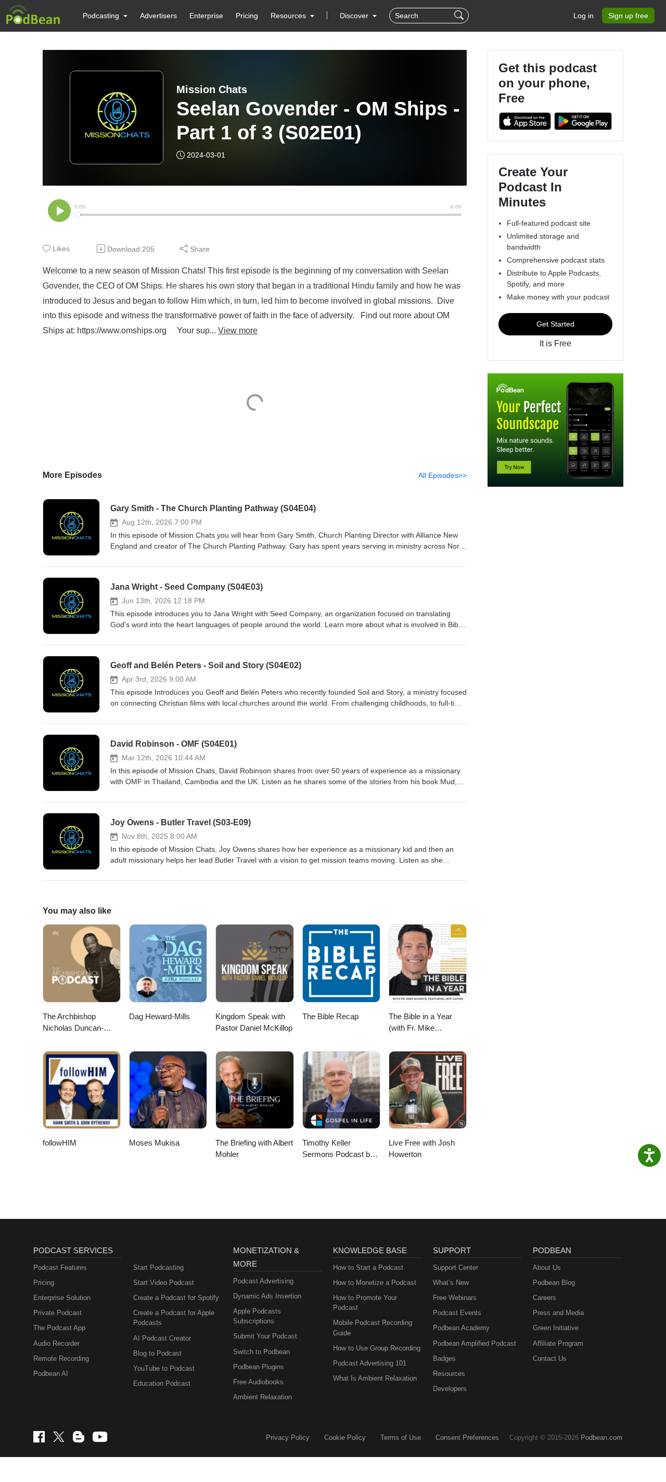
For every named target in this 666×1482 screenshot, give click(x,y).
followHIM (59, 1142)
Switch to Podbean (261, 1352)
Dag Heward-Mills (159, 1016)
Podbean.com (601, 1437)
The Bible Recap (330, 1016)
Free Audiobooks (258, 1382)
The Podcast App (59, 1328)
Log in (583, 15)
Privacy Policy (288, 1437)
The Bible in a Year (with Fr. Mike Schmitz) (420, 1023)
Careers (544, 1298)
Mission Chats (211, 89)
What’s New (451, 1282)
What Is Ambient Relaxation (375, 1378)
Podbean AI (50, 1373)
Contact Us (550, 1358)
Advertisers (158, 15)
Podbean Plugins (258, 1367)
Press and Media (558, 1313)
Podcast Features (60, 1267)
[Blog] (78, 1436)
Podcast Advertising (263, 1281)
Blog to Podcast (157, 1353)
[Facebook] (39, 1436)
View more (238, 330)
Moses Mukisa (154, 1142)
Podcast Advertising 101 (369, 1363)
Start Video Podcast (163, 1282)
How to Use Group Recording (376, 1348)
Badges (444, 1358)
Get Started (555, 324)
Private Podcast (57, 1313)
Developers (450, 1389)
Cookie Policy (345, 1437)
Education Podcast (161, 1383)
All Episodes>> (442, 475)
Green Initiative (556, 1328)
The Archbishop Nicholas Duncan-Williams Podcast (73, 1023)
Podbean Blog (554, 1282)
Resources (449, 1373)
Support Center (455, 1267)
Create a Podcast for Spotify (176, 1298)
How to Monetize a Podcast (374, 1282)
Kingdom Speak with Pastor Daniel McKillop (253, 1022)
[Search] (460, 15)
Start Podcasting (158, 1267)
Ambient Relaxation (262, 1397)
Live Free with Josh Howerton (422, 1148)
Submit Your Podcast (265, 1336)
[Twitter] (59, 1437)
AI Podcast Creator (162, 1338)
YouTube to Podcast (164, 1368)
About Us (547, 1267)
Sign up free (628, 15)
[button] (105, 15)
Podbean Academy (461, 1328)
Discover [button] (355, 15)
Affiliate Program (558, 1343)
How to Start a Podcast (368, 1267)
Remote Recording (61, 1358)
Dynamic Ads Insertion (267, 1296)
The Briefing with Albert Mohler (254, 1148)
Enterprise (206, 15)
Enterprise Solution (62, 1298)
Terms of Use (400, 1437)
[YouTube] (100, 1437)
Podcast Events (457, 1313)
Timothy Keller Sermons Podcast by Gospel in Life (338, 1149)
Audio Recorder (56, 1343)
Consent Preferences (467, 1437)
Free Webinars (455, 1298)
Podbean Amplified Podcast (474, 1343)
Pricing (247, 15)
